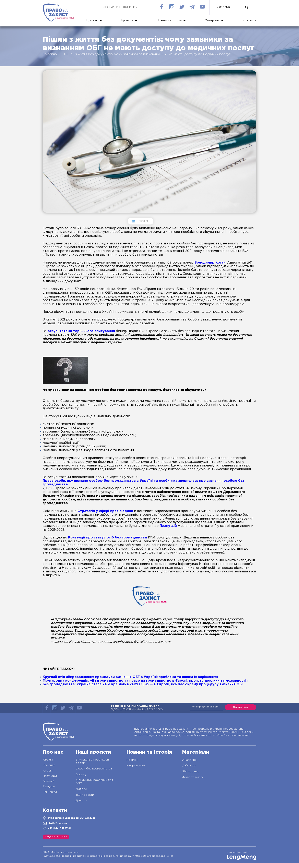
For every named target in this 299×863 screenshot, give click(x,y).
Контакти (249, 20)
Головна (50, 54)
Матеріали (212, 20)
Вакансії (48, 781)
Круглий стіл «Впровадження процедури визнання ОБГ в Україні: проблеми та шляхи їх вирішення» (130, 677)
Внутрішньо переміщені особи (92, 761)
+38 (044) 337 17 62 (59, 828)
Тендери (49, 786)
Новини (132, 760)
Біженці (81, 774)
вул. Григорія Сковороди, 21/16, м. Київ (71, 818)
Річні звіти (50, 792)
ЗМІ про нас (190, 771)
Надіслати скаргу (56, 837)
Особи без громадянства (94, 768)
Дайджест (189, 765)
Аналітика (189, 760)
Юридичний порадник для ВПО (94, 782)
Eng (227, 7)
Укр (219, 7)
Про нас (92, 20)
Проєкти (127, 20)
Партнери (50, 776)
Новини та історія (169, 20)
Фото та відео (192, 777)
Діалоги (81, 789)
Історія (47, 770)
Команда (49, 765)
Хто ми (48, 759)
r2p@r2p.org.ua (57, 823)
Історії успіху (136, 765)
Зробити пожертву (120, 7)
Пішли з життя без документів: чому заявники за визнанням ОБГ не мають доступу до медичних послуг (147, 54)
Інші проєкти (85, 795)
